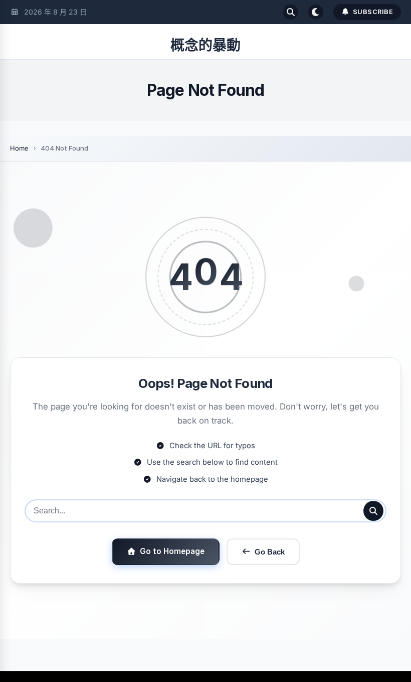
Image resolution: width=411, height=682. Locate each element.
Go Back (270, 552)
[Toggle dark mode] (315, 12)
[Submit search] (373, 511)
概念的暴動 (205, 45)
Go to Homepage (172, 551)
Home (19, 148)
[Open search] (290, 12)
